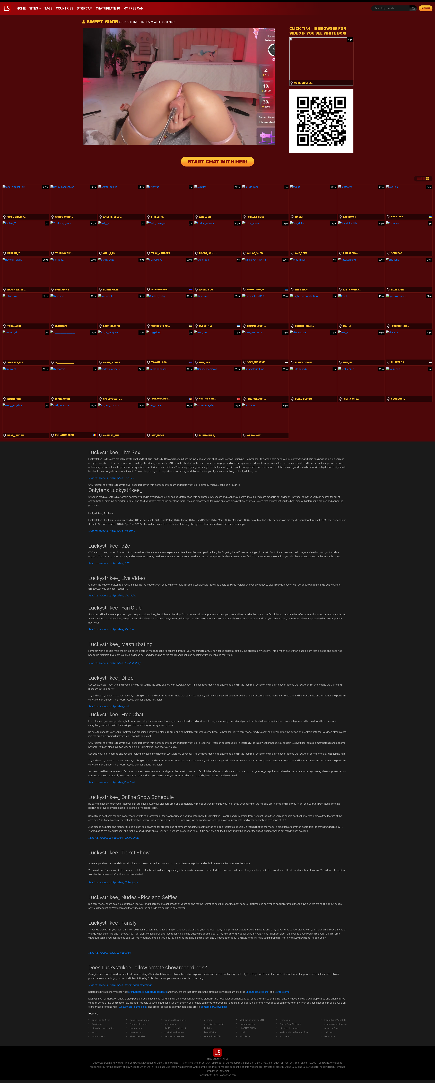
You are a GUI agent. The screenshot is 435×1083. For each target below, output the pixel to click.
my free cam (134, 8)
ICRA (225, 1058)
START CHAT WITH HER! (217, 161)
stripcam (84, 8)
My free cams (282, 991)
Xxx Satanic (286, 1036)
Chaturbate (252, 991)
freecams (285, 1020)
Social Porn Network (290, 1024)
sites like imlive (137, 1036)
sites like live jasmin (214, 1024)
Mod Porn (245, 1036)
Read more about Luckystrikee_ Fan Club (111, 629)
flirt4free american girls (176, 1028)
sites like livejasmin (289, 1028)
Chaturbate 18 (108, 8)
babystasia (329, 1036)
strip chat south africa (103, 1028)
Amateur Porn (331, 1028)
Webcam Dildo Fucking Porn (294, 1032)
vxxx (94, 1032)
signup (425, 8)
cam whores (98, 1036)
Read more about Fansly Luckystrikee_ (110, 952)
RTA (209, 1058)
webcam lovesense (174, 1036)
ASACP (217, 1058)
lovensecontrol (247, 1024)
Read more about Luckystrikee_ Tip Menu (111, 530)
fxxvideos (97, 1024)
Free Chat (111, 782)
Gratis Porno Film (213, 1036)
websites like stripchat (175, 1020)
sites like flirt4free (101, 1020)
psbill (242, 1032)
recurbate (147, 991)
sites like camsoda (139, 1020)
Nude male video (138, 1024)
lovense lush (136, 1028)
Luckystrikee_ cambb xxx (133, 1006)
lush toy (208, 1028)
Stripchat (264, 991)
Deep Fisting (210, 1032)
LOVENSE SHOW (248, 1028)
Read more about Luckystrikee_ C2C (108, 563)
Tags (48, 8)
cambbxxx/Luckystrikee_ (215, 1006)
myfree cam (170, 1024)
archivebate (134, 991)
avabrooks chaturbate (335, 1024)
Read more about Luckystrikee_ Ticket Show (113, 882)
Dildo (109, 706)
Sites (33, 8)
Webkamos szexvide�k (252, 1020)
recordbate (160, 991)
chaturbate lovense (174, 1032)
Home (21, 8)
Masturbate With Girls (335, 1020)
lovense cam (136, 1032)
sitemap (208, 1020)
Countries (64, 8)
